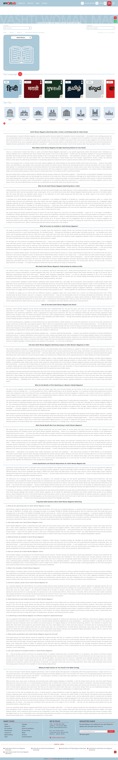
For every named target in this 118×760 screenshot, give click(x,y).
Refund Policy (8, 734)
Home (6, 724)
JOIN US (111, 731)
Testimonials (8, 730)
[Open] (113, 28)
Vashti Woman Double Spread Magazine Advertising (44, 749)
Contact (44, 3)
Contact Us (7, 732)
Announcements (27, 736)
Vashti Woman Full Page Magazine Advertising (73, 748)
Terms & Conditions (28, 728)
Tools (6, 736)
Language (89, 25)
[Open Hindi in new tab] (20, 96)
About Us (22, 3)
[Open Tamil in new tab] (82, 96)
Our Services (8, 728)
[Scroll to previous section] (115, 749)
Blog (37, 3)
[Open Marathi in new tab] (41, 96)
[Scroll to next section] (115, 752)
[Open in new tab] (20, 96)
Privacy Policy (26, 730)
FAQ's (23, 726)
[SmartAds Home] (10, 3)
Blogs (23, 732)
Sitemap (24, 724)
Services (30, 3)
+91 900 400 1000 (89, 3)
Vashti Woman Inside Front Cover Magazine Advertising (17, 752)
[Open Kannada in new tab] (102, 96)
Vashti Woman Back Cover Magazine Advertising (15, 749)
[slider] (4, 123)
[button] (82, 3)
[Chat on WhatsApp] (115, 21)
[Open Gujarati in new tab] (61, 96)
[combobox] (17, 28)
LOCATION (6, 25)
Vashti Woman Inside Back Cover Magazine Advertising (100, 749)
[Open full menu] (113, 3)
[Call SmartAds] (115, 17)
